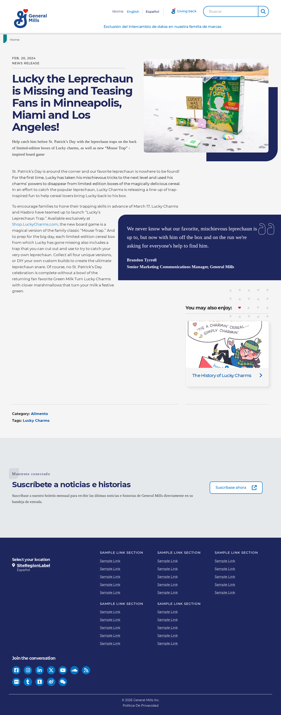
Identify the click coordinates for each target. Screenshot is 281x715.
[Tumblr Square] (39, 681)
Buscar (215, 11)
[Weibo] (51, 681)
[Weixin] (63, 681)
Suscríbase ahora (231, 487)
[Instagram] (28, 670)
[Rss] (86, 670)
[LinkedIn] (39, 670)
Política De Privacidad (141, 705)
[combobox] (230, 11)
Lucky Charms (36, 421)
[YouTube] (63, 670)
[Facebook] (16, 670)
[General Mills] (30, 18)
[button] (263, 11)
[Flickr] (16, 681)
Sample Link (110, 561)
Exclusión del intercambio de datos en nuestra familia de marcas (163, 26)
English (133, 11)
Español (152, 11)
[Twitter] (51, 670)
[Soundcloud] (74, 670)
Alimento (39, 414)
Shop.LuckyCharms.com (35, 224)
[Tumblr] (28, 681)
